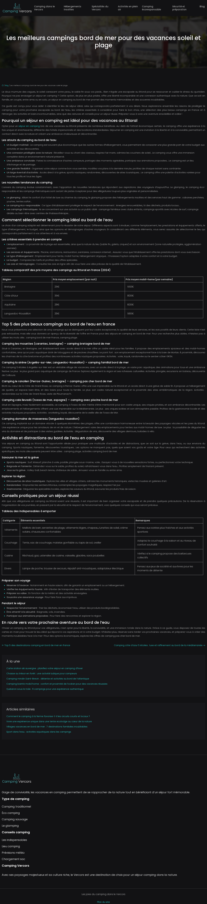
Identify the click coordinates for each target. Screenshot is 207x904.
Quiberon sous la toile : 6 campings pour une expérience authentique (45, 689)
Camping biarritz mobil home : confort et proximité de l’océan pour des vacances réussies (56, 683)
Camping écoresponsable (151, 8)
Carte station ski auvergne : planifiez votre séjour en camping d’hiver (44, 668)
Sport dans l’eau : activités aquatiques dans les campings (38, 731)
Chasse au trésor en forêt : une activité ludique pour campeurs (41, 673)
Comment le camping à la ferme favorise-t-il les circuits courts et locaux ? (48, 716)
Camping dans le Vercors (44, 8)
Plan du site (103, 902)
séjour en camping (29, 126)
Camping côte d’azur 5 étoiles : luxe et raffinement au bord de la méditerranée (158, 645)
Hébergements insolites (72, 8)
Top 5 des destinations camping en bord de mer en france (37, 645)
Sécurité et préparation (179, 8)
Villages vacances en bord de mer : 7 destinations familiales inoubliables (46, 726)
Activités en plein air (128, 8)
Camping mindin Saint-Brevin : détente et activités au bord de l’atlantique (47, 678)
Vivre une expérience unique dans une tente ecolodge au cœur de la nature (49, 721)
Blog (202, 6)
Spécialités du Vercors (100, 8)
